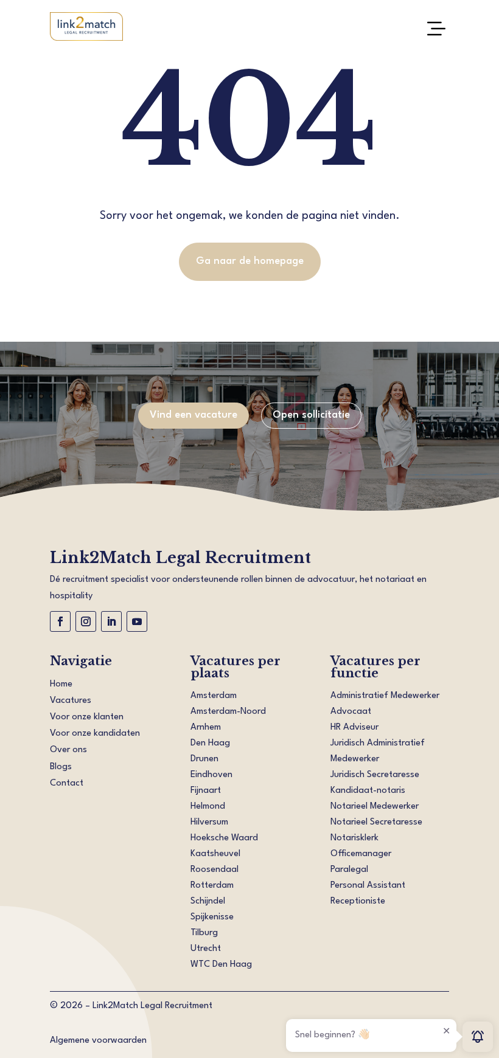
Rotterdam (212, 885)
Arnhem (205, 727)
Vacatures (70, 700)
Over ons (68, 750)
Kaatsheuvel (215, 854)
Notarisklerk (354, 838)
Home (61, 684)
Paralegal (349, 869)
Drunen (204, 759)
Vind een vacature (193, 415)
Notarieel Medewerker (374, 806)
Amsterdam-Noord (228, 711)
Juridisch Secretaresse (374, 775)
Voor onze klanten (87, 717)
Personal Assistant (367, 885)
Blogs (61, 767)
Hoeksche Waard (224, 838)
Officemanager (360, 854)
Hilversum (209, 822)
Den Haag (210, 743)
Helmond (207, 806)
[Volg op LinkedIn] (111, 621)
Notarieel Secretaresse (376, 822)
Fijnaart (205, 790)
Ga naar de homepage (250, 261)
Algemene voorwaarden (98, 1040)
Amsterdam (213, 695)
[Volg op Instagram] (85, 621)
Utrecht (205, 948)
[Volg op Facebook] (60, 621)
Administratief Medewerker (384, 695)
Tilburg (204, 933)
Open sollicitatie (311, 415)
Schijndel (207, 901)
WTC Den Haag (221, 964)
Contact (66, 783)
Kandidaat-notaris (367, 790)
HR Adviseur (354, 727)
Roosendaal (214, 869)
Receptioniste (357, 901)
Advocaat (350, 711)
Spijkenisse (212, 917)
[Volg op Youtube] (137, 621)
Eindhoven (211, 775)
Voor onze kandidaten (95, 733)
